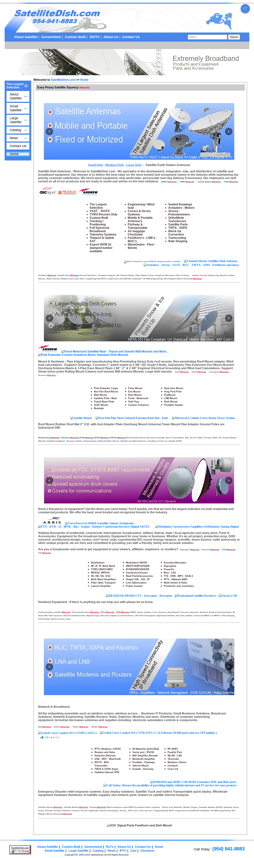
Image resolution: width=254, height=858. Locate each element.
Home (14, 154)
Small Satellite (16, 108)
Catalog (15, 130)
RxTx (109, 846)
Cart (133, 850)
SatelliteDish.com (63, 79)
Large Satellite (16, 120)
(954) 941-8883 (228, 849)
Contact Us (131, 37)
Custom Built (75, 37)
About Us (110, 37)
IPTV (123, 850)
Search (234, 37)
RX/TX (94, 37)
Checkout (147, 850)
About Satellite (25, 37)
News (14, 138)
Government (51, 37)
